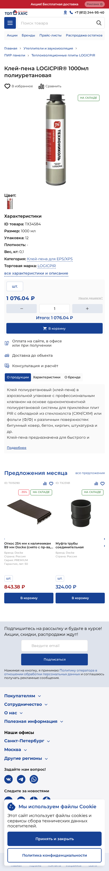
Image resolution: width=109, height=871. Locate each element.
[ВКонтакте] (8, 779)
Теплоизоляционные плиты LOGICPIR (63, 55)
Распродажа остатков (84, 35)
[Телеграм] (21, 779)
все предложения (90, 473)
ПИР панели (14, 55)
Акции (12, 35)
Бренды (28, 35)
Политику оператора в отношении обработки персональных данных (50, 672)
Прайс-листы (50, 35)
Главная (10, 48)
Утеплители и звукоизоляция (48, 48)
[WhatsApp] (34, 779)
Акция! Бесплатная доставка (54, 4)
